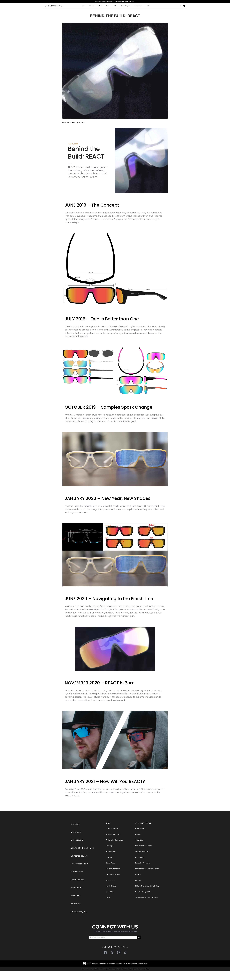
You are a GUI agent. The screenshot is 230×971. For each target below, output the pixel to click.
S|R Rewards (77, 871)
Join (139, 937)
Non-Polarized (111, 886)
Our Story (75, 823)
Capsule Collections (113, 874)
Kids (100, 6)
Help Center (139, 828)
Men (83, 6)
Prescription (138, 6)
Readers (109, 857)
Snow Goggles (125, 6)
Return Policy (140, 857)
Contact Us (139, 840)
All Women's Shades (113, 834)
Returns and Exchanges (143, 846)
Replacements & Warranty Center (147, 869)
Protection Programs (142, 863)
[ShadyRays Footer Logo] (115, 947)
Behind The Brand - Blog (82, 847)
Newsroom (76, 903)
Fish (107, 6)
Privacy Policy (84, 969)
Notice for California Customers (124, 969)
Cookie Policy (102, 969)
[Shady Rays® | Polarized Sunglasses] (54, 6)
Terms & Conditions (93, 969)
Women (91, 6)
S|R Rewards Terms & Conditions (146, 897)
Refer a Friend (77, 879)
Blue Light (109, 846)
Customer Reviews (79, 855)
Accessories (110, 880)
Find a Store (76, 887)
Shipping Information (142, 851)
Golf (115, 6)
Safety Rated (110, 863)
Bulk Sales (75, 895)
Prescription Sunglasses (114, 840)
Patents (138, 880)
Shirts (148, 6)
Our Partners (77, 839)
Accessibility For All (80, 863)
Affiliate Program (79, 911)
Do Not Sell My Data (142, 891)
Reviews (138, 834)
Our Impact (76, 831)
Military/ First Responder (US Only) (147, 886)
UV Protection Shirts (113, 869)
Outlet (108, 897)
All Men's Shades (112, 828)
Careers (138, 874)
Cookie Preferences (111, 969)
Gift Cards (109, 891)
